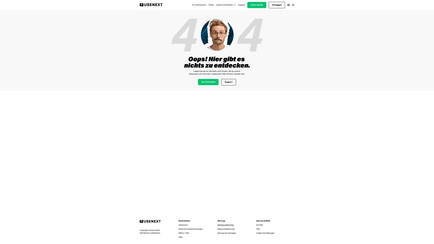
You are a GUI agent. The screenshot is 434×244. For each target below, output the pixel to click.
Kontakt (259, 225)
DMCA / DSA (184, 233)
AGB (180, 237)
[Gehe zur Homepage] (151, 5)
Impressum (183, 225)
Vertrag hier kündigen (226, 233)
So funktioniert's (199, 5)
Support (241, 5)
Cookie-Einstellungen (265, 233)
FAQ (258, 229)
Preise (211, 5)
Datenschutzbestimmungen (191, 229)
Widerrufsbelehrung (226, 229)
